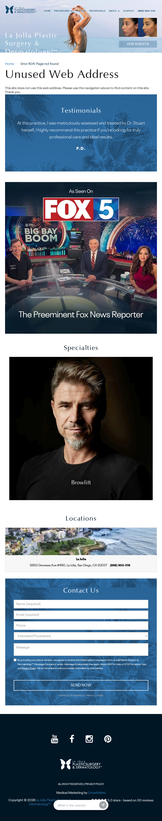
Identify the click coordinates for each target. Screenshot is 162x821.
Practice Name (81, 2)
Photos (81, 11)
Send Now (81, 685)
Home (47, 11)
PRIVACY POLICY (94, 784)
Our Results (138, 44)
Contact (128, 11)
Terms (100, 696)
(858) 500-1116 (146, 11)
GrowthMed (97, 793)
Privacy (90, 696)
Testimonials (97, 11)
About (113, 11)
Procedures (62, 11)
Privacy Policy (29, 668)
